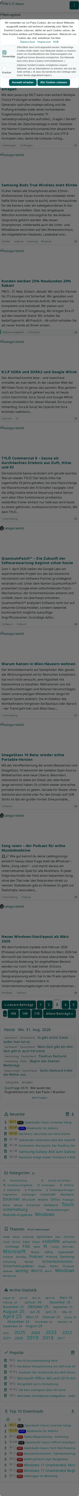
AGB (56, 41)
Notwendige (8, 56)
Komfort (6, 72)
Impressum (44, 41)
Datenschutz (27, 41)
